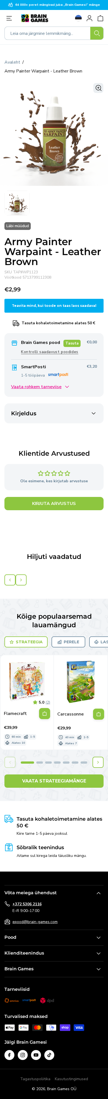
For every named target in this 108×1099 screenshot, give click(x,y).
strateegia (29, 641)
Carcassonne (70, 714)
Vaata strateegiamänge (54, 781)
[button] (27, 762)
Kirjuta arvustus (54, 504)
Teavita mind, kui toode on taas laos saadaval (54, 306)
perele (71, 641)
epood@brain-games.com (35, 921)
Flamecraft (15, 713)
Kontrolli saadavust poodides (49, 351)
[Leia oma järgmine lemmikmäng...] (97, 33)
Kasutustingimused (71, 1079)
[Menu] (10, 18)
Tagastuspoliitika (35, 1079)
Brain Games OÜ (61, 1089)
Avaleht (12, 62)
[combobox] (54, 33)
